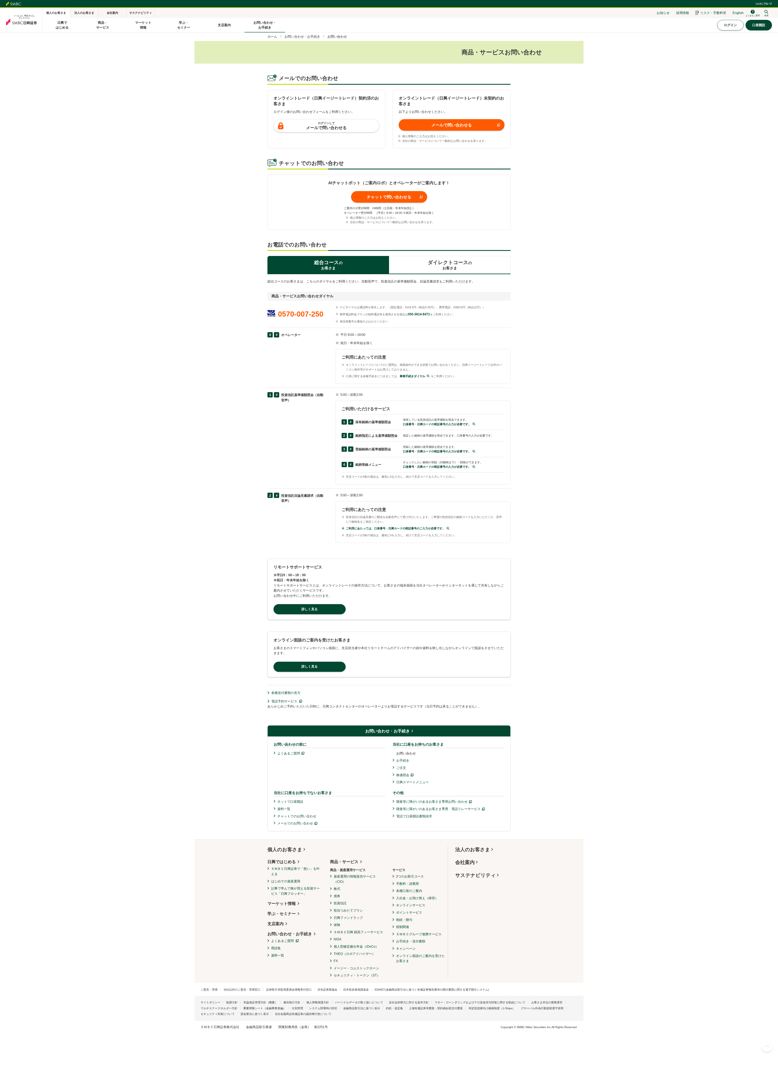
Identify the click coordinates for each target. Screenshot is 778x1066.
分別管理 (297, 1008)
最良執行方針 (291, 1002)
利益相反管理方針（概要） (261, 1002)
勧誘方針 (232, 1002)
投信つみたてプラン (348, 910)
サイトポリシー (210, 1002)
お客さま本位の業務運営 (546, 1002)
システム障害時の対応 (323, 1008)
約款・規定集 (394, 1008)
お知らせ (663, 13)
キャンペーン (406, 948)
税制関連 (402, 927)
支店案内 (275, 924)
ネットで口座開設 (290, 801)
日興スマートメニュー (412, 782)
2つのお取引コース (410, 876)
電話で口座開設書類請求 (414, 816)
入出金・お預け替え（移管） (417, 898)
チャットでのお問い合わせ (296, 816)
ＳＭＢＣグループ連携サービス (418, 934)
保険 (337, 925)
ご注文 (401, 768)
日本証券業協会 (327, 989)
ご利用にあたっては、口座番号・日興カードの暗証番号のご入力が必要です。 (395, 528)
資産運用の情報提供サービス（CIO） (355, 879)
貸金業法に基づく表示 (254, 1014)
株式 (337, 888)
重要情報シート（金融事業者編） (264, 1008)
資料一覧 (283, 809)
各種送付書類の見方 (285, 693)
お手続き (402, 760)
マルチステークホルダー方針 (219, 1008)
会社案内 (465, 862)
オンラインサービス (410, 905)
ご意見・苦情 (209, 989)
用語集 (276, 948)
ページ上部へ (767, 1047)
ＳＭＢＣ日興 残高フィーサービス (358, 932)
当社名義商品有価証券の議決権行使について (303, 1014)
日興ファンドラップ (348, 917)
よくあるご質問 (288, 753)
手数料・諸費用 (407, 883)
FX (336, 961)
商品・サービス (344, 861)
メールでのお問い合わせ (295, 823)
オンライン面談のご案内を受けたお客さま (420, 958)
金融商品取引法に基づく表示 (361, 1008)
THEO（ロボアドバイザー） (354, 954)
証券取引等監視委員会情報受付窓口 (289, 989)
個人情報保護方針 (317, 1002)
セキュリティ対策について (218, 1014)
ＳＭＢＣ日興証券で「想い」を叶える (295, 871)
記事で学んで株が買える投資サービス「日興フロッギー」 (295, 891)
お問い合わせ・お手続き (387, 731)
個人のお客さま (284, 849)
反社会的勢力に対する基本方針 (409, 1002)
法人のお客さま (472, 849)
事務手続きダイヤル (412, 376)
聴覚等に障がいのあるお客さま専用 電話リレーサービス (438, 809)
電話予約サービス (284, 701)
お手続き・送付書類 (410, 941)
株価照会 (402, 775)
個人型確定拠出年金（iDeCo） (356, 946)
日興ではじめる (281, 861)
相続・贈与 (404, 920)
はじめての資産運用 (285, 881)
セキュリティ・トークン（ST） (357, 975)
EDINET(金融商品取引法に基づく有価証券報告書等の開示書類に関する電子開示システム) (432, 989)
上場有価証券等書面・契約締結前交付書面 (436, 1008)
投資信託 (340, 903)
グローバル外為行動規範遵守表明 (542, 1008)
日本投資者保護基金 (356, 989)
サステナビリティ (475, 875)
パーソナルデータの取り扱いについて (359, 1002)
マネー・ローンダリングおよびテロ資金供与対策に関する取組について (480, 1002)
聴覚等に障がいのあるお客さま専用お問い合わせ (432, 801)
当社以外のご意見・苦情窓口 (241, 989)
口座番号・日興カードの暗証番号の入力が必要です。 (437, 424)
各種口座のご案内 (409, 891)
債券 (337, 896)
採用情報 (682, 13)
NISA (337, 939)
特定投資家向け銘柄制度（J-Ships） (492, 1008)
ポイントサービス (409, 912)
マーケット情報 (281, 903)
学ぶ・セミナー (281, 913)
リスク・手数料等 (713, 13)
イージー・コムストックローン (356, 968)
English (738, 13)
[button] (389, 197)
